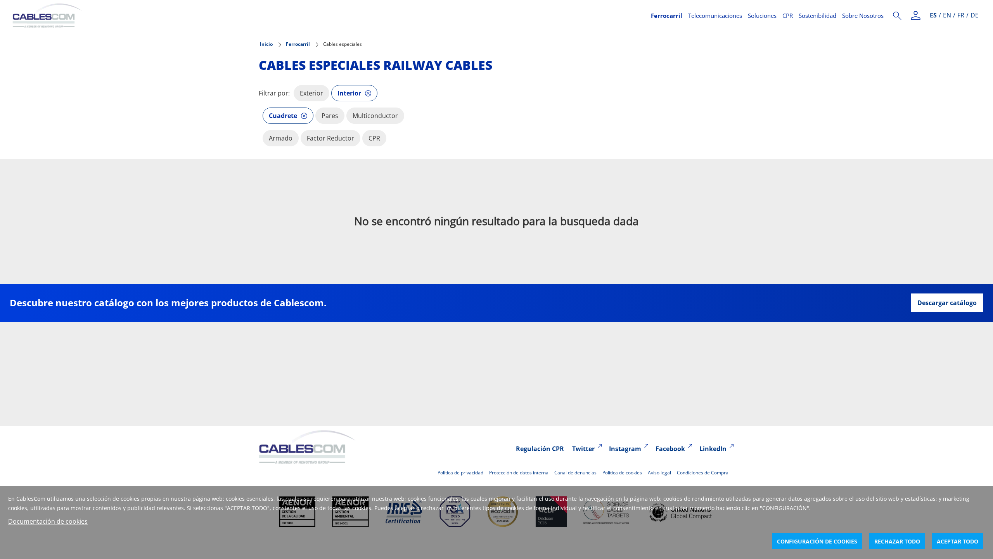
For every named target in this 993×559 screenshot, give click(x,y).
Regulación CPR (540, 448)
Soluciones (762, 15)
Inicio (266, 44)
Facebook (670, 448)
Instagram (625, 448)
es (933, 15)
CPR (787, 15)
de (975, 15)
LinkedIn (713, 448)
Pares (330, 115)
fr (960, 15)
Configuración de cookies (817, 541)
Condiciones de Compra (702, 472)
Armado (280, 138)
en (947, 15)
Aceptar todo (957, 541)
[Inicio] (327, 15)
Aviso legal (659, 472)
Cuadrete (283, 115)
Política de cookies (622, 472)
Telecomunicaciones (715, 15)
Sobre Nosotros (863, 15)
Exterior (311, 93)
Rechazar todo (897, 541)
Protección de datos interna (518, 472)
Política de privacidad (460, 472)
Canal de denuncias (575, 472)
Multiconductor (375, 115)
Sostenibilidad (817, 15)
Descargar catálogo (947, 303)
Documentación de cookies (48, 521)
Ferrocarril (666, 15)
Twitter (583, 448)
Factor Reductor (330, 138)
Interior (349, 93)
